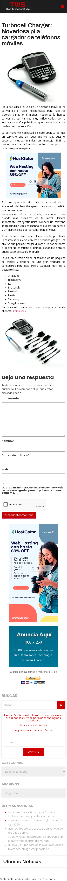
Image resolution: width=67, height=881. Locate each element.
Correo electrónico (16, 455)
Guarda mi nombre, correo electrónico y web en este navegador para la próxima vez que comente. (32, 490)
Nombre (8, 441)
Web (5, 469)
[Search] (61, 705)
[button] (62, 6)
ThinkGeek (19, 311)
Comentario (11, 398)
